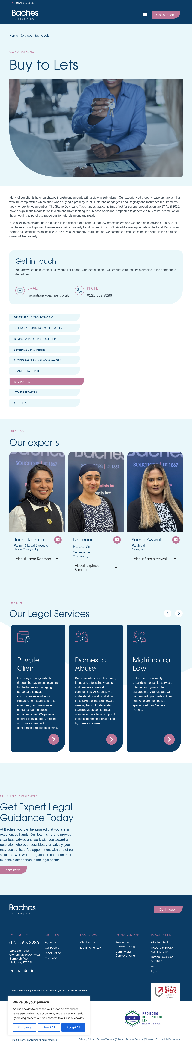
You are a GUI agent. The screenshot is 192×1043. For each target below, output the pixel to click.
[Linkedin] (12, 971)
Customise (24, 1027)
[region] (49, 1015)
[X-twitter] (19, 971)
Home (13, 35)
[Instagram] (25, 971)
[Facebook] (32, 971)
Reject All (49, 1027)
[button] (145, 14)
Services (26, 35)
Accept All (73, 1027)
